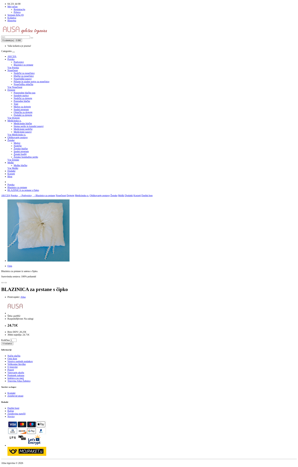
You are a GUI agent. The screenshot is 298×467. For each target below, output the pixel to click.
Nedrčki (18, 145)
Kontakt (11, 393)
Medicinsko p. (14, 120)
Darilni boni (13, 408)
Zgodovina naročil (16, 413)
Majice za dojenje (22, 106)
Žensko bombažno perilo (26, 157)
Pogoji (10, 369)
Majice (17, 143)
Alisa (23, 297)
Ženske (11, 140)
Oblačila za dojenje (23, 112)
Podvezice (19, 62)
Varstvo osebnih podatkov (20, 361)
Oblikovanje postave (17, 137)
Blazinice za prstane (23, 64)
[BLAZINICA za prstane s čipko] (38, 260)
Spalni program (21, 109)
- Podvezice (25, 195)
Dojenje (11, 90)
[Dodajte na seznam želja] (2, 282)
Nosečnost (12, 70)
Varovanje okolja (15, 372)
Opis (9, 266)
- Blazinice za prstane (43, 195)
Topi (16, 104)
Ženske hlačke (21, 148)
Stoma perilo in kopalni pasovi (28, 126)
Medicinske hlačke (23, 123)
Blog (9, 176)
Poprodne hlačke (22, 101)
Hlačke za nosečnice (24, 76)
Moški (10, 162)
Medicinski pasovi (23, 132)
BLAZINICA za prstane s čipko (23, 190)
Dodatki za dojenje (23, 115)
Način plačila (13, 355)
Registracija (19, 9)
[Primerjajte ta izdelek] (5, 282)
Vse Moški (12, 168)
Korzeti (11, 173)
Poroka (10, 59)
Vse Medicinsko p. (16, 134)
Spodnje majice (21, 95)
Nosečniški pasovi (23, 78)
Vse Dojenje (13, 118)
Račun (10, 411)
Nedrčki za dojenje (23, 98)
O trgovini (12, 367)
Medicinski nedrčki (23, 129)
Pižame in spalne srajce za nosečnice (31, 81)
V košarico (7, 343)
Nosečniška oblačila (23, 84)
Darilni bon (147, 195)
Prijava (17, 12)
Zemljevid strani (15, 396)
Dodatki (11, 171)
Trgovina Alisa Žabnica (18, 381)
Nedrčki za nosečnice (24, 73)
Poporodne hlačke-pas (24, 92)
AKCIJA (11, 56)
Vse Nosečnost (14, 87)
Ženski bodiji (20, 154)
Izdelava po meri (15, 378)
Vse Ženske (13, 159)
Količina (5, 340)
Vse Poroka (13, 67)
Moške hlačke (20, 165)
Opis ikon (12, 358)
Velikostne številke (16, 364)
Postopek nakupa (15, 375)
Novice (11, 416)
